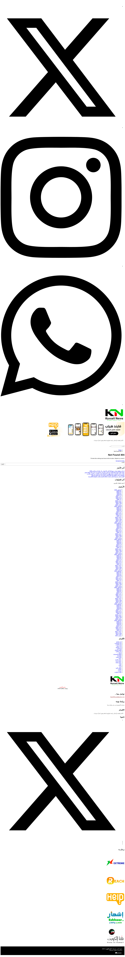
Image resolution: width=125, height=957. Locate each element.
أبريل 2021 (119, 576)
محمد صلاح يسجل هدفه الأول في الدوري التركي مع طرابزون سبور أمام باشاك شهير (104, 472)
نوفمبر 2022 (119, 550)
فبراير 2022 (119, 562)
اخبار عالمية (119, 651)
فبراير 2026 (119, 498)
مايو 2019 (119, 608)
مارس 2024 (119, 529)
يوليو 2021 (119, 572)
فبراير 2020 (119, 595)
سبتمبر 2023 (118, 538)
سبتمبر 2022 (118, 553)
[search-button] (110, 446)
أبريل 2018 (119, 626)
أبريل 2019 (119, 609)
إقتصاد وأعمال (117, 440)
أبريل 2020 (119, 593)
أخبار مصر (119, 646)
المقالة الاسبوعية (117, 654)
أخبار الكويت (119, 644)
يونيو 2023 (119, 542)
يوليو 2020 (119, 588)
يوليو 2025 (119, 507)
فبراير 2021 (119, 579)
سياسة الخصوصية (120, 705)
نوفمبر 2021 (119, 566)
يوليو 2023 (119, 540)
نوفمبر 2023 (119, 535)
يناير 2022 (119, 564)
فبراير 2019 (119, 612)
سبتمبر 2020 (118, 586)
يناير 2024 (119, 532)
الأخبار (121, 440)
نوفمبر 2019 (119, 599)
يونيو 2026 (119, 492)
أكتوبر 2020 (119, 584)
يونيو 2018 (119, 623)
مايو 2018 (119, 624)
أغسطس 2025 (118, 506)
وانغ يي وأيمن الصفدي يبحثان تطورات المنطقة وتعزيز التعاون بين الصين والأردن (105, 473)
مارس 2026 (119, 496)
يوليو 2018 (119, 621)
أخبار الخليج (119, 641)
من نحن (114, 705)
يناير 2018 (119, 630)
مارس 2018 (119, 627)
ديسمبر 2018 (118, 615)
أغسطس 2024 (118, 522)
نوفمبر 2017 (119, 632)
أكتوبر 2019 (119, 601)
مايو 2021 (119, 575)
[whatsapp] (61, 404)
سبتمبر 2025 (118, 505)
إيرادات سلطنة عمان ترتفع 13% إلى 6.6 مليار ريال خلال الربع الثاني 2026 (107, 471)
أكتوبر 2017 (119, 634)
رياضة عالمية (118, 659)
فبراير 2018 (119, 628)
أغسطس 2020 (118, 587)
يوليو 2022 (119, 555)
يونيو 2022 (119, 557)
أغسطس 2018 (118, 620)
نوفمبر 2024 (119, 518)
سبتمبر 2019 (118, 602)
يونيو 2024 (119, 525)
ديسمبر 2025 (118, 501)
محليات (120, 669)
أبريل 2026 (119, 495)
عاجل (120, 663)
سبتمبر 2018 (118, 619)
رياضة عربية (119, 661)
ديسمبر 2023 (118, 533)
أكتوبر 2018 (119, 617)
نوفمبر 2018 (119, 616)
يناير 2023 (119, 547)
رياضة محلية (119, 662)
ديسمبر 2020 (118, 582)
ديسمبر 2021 (118, 565)
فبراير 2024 (119, 531)
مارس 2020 (119, 594)
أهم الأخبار (119, 648)
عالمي (120, 665)
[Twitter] (61, 127)
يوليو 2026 (119, 491)
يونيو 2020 (119, 590)
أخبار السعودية (118, 643)
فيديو (120, 666)
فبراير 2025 (119, 514)
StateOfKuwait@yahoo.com (117, 697)
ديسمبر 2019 (118, 598)
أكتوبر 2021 (119, 568)
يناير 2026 (119, 499)
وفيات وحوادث (118, 672)
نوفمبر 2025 (119, 502)
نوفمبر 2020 (119, 583)
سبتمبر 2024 (118, 521)
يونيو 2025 (119, 509)
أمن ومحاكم (119, 647)
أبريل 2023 (119, 544)
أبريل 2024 (119, 528)
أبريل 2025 (119, 511)
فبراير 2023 (119, 546)
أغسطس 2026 (118, 490)
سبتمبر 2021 (118, 569)
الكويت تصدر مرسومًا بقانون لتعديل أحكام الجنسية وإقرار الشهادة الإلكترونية (106, 476)
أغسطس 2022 (118, 554)
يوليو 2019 (119, 605)
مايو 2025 (119, 510)
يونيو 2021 (119, 573)
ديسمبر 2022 (118, 549)
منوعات (95, 440)
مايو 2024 (119, 527)
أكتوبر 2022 (119, 551)
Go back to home (120, 461)
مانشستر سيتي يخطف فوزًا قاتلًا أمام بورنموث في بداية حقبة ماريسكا (108, 475)
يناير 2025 (119, 516)
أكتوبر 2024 (119, 520)
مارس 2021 (119, 577)
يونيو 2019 (119, 606)
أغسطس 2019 (118, 604)
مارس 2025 (119, 513)
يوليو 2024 (119, 524)
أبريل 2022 (119, 560)
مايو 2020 (119, 591)
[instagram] (61, 266)
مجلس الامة (119, 668)
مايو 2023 (119, 543)
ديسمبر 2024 (118, 517)
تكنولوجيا (108, 440)
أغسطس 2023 (118, 539)
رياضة (112, 440)
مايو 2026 (119, 494)
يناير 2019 (119, 613)
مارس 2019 (119, 610)
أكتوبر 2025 (119, 503)
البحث (123, 462)
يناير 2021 (119, 580)
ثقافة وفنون (103, 440)
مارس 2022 (119, 561)
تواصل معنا (109, 705)
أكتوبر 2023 (119, 536)
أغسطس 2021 (118, 571)
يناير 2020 (119, 597)
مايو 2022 (119, 558)
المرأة (99, 440)
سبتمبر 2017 (118, 635)
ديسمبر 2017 (118, 631)
